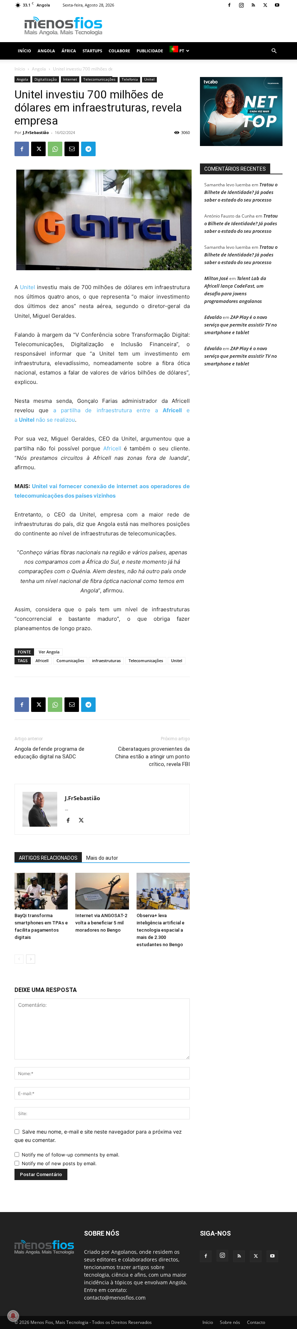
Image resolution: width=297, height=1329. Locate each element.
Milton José (216, 278)
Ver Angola (49, 652)
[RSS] (253, 5)
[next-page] (30, 959)
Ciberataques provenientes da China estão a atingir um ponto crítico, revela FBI (152, 756)
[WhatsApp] (55, 149)
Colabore (119, 50)
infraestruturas (106, 660)
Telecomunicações (99, 79)
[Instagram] (241, 5)
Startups (92, 50)
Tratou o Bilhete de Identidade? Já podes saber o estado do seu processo (240, 192)
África (69, 50)
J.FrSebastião (36, 132)
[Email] (71, 149)
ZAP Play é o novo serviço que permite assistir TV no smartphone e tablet (240, 325)
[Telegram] (88, 149)
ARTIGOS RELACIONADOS (48, 858)
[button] (274, 51)
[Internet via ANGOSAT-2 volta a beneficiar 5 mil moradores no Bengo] (102, 891)
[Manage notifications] (13, 1316)
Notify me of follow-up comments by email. (71, 1155)
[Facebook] (229, 5)
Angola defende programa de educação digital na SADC (49, 753)
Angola (46, 50)
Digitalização (45, 79)
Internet (70, 79)
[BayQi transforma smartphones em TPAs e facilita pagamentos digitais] (41, 891)
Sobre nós (230, 1322)
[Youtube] (277, 5)
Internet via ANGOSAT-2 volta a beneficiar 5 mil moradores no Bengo (101, 923)
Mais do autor (102, 858)
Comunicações (70, 660)
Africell (112, 448)
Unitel (149, 79)
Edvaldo (213, 317)
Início (24, 50)
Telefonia (130, 79)
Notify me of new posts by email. (59, 1163)
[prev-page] (19, 959)
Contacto (256, 1322)
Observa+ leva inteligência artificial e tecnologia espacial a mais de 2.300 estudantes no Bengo (160, 930)
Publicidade (150, 50)
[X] (265, 5)
